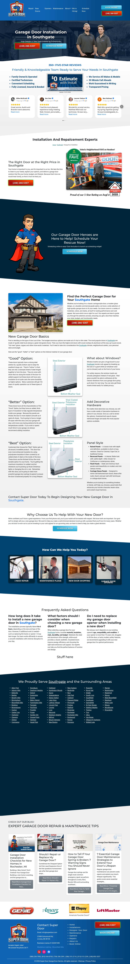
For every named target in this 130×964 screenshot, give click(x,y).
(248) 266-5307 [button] (112, 13)
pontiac (70, 705)
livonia (51, 708)
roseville (89, 688)
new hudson (72, 688)
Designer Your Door (78, 930)
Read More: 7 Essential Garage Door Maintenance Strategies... (108, 888)
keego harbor (54, 698)
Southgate (60, 145)
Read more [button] (15, 112)
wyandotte (108, 710)
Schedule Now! (54, 45)
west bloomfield (110, 698)
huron (51, 693)
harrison (33, 720)
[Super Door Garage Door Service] (16, 9)
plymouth (70, 703)
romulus (70, 722)
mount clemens (54, 720)
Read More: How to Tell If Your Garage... (79, 890)
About (67, 8)
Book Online (75, 944)
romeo (70, 720)
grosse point (34, 717)
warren (107, 688)
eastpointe (34, 695)
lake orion (53, 700)
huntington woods (55, 690)
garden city (34, 715)
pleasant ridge (72, 700)
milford (51, 717)
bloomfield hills (17, 703)
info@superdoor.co (49, 932)
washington (109, 690)
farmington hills (36, 703)
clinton (14, 720)
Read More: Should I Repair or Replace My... (50, 879)
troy (87, 712)
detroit (32, 693)
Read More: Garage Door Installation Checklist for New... (21, 884)
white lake (109, 703)
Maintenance (58, 8)
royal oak (89, 690)
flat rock (33, 708)
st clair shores (91, 705)
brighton (15, 705)
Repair (31, 8)
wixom (107, 705)
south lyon (90, 695)
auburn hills (16, 690)
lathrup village (54, 703)
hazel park (34, 722)
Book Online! (111, 7)
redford (70, 708)
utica (88, 715)
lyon (50, 710)
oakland (70, 698)
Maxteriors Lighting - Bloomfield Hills (50, 947)
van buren (89, 717)
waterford (108, 693)
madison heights (55, 715)
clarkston (15, 715)
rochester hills (72, 715)
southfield (89, 698)
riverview (70, 710)
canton (14, 710)
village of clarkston (93, 720)
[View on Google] (13, 99)
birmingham (16, 700)
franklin (33, 710)
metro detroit (35, 700)
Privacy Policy (91, 961)
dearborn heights (36, 690)
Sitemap (81, 961)
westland (108, 700)
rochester (71, 712)
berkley (14, 695)
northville (70, 690)
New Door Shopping (79, 580)
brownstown (16, 708)
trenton (89, 710)
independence (54, 695)
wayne (107, 695)
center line (16, 712)
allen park (15, 688)
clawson (15, 717)
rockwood (71, 717)
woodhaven (109, 708)
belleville (15, 693)
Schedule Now (85, 9)
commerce (15, 722)
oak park (70, 695)
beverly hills (16, 698)
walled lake (90, 722)
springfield (90, 703)
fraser (32, 712)
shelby (88, 693)
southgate (82, 299)
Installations (74, 927)
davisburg (33, 688)
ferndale (33, 705)
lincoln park (53, 705)
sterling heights (91, 708)
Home (54, 145)
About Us (73, 941)
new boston (53, 722)
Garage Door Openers (108, 582)
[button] (8, 106)
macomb (52, 712)
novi (69, 693)
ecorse (32, 698)
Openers (48, 8)
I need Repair (22, 580)
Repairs (72, 938)
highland (52, 688)
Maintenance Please (50, 580)
